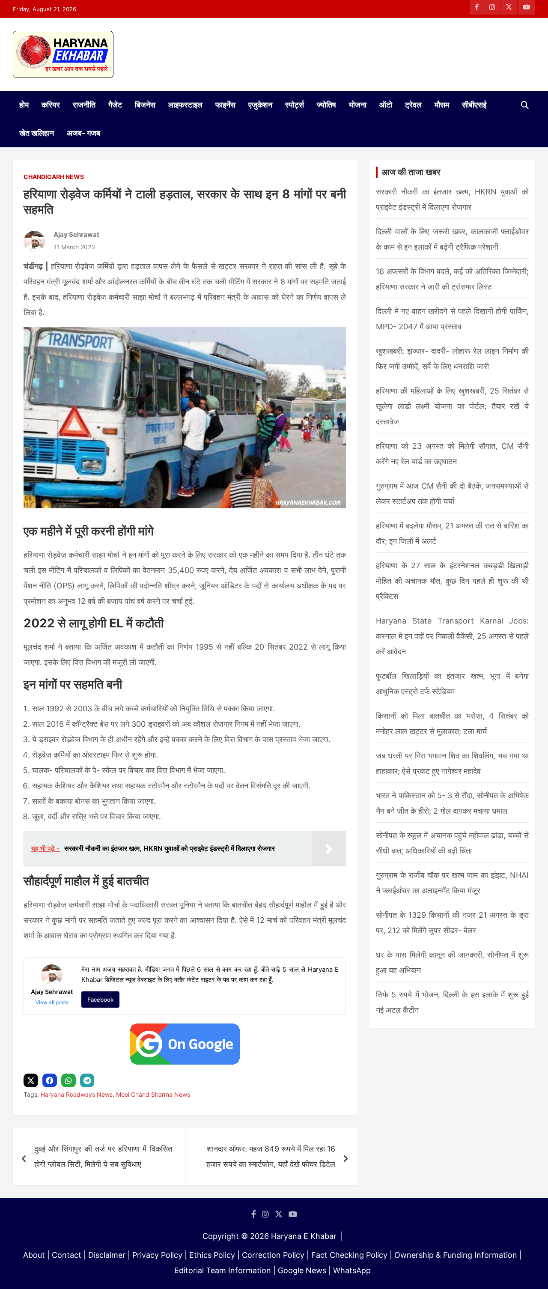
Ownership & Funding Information (455, 1254)
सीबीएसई (474, 104)
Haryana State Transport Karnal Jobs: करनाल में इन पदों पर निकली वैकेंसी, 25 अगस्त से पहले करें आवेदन (452, 636)
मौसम (442, 104)
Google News (302, 1270)
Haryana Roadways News (77, 1094)
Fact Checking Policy (349, 1254)
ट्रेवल (413, 104)
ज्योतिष (326, 104)
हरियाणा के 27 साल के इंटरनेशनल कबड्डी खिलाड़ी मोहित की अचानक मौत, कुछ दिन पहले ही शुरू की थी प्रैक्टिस (452, 581)
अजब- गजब (83, 132)
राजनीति (84, 104)
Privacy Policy (157, 1254)
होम (24, 104)
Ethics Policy (212, 1254)
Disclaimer (106, 1254)
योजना (357, 104)
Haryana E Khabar (304, 1236)
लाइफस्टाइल (185, 104)
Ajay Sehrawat (76, 234)
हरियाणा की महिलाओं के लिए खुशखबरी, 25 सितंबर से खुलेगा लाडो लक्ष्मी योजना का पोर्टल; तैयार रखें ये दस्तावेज (452, 406)
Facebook (100, 999)
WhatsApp (352, 1270)
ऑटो (385, 104)
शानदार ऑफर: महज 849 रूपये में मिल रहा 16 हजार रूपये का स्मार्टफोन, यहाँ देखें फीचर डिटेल (270, 1156)
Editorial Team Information (222, 1270)
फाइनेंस (225, 104)
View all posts (52, 1002)
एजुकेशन (260, 104)
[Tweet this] (32, 1080)
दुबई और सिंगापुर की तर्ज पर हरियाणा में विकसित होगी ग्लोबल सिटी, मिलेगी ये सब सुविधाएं (103, 1156)
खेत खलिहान (36, 132)
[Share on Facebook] (50, 1080)
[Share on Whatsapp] (69, 1080)
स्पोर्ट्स (294, 104)
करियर (51, 104)
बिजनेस (145, 104)
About (34, 1254)
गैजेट (115, 104)
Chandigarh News (54, 176)
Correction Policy (273, 1254)
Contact (66, 1254)
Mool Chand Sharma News (153, 1094)
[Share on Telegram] (88, 1080)
